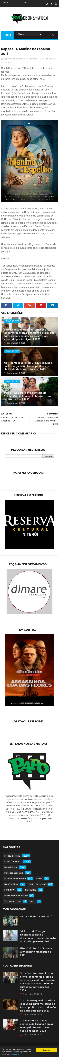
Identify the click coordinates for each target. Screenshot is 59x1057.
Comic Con (31, 890)
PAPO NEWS (10, 890)
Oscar (39, 878)
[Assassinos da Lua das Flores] (29, 705)
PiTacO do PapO (12, 321)
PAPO (32, 901)
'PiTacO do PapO (12, 901)
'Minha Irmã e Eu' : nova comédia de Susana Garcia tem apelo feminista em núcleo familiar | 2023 (27, 396)
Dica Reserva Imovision (16, 895)
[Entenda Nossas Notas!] (29, 793)
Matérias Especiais (13, 873)
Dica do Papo (11, 867)
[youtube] (56, 3)
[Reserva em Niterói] (29, 548)
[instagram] (47, 3)
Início (7, 35)
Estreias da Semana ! (15, 878)
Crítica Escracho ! (37, 884)
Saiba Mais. (14, 1054)
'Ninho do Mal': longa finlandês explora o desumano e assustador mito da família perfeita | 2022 (38, 936)
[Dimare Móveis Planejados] (29, 613)
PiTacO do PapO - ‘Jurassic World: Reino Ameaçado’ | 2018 (36, 952)
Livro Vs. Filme (11, 884)
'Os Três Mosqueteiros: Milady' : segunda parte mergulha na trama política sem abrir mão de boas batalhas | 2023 (28, 366)
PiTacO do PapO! (12, 861)
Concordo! (46, 1050)
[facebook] (51, 3)
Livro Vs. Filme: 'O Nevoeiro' (36, 916)
